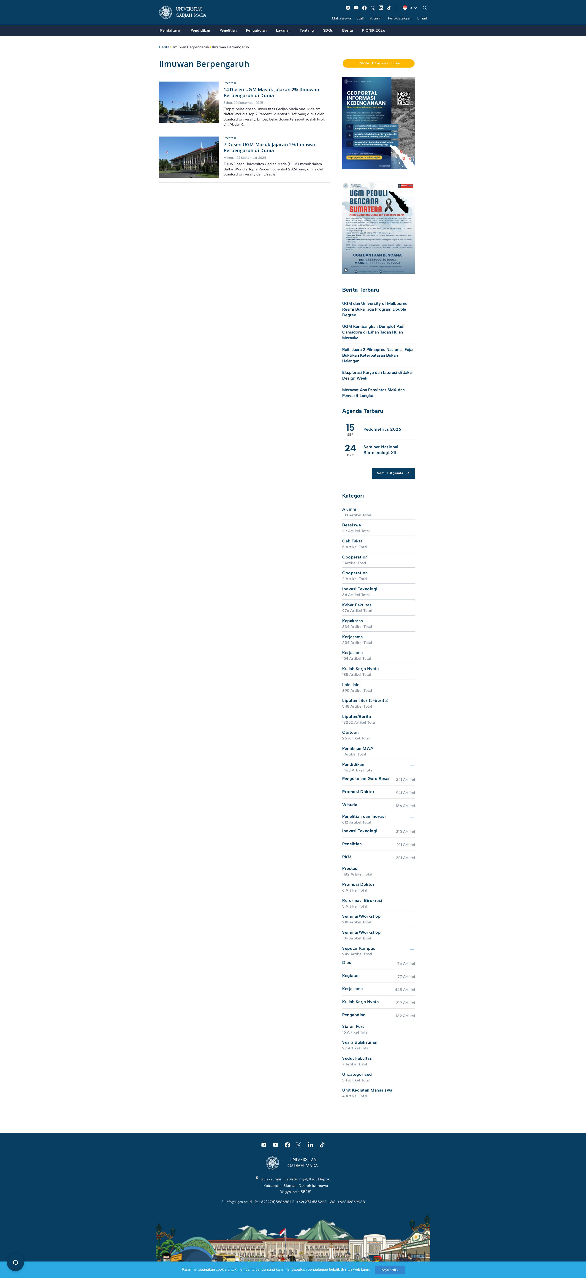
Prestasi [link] (230, 83)
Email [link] (422, 18)
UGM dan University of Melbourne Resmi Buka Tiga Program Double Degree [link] (374, 309)
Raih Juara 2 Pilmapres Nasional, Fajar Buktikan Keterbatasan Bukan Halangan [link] (378, 355)
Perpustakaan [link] (400, 18)
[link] (186, 12)
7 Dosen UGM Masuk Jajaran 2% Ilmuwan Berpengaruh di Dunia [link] (270, 147)
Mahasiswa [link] (341, 18)
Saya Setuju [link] (390, 1270)
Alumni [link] (376, 18)
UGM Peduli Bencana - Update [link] (379, 63)
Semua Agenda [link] (390, 473)
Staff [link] (360, 18)
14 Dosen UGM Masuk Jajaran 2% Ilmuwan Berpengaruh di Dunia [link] (271, 92)
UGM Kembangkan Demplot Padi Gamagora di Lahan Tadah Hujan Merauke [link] (373, 332)
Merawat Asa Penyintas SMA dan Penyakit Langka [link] (373, 392)
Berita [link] (164, 47)
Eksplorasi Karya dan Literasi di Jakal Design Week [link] (377, 375)
